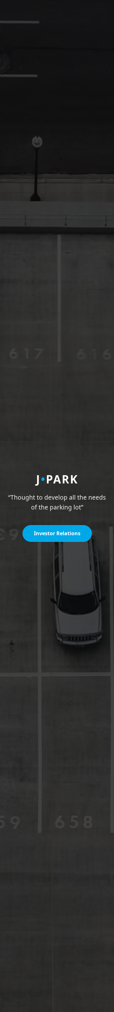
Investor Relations (57, 533)
